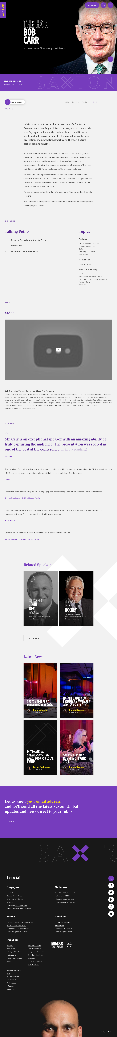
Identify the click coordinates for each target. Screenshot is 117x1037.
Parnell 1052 (59, 925)
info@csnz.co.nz (66, 932)
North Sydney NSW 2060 (16, 925)
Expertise (75, 102)
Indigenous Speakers (36, 952)
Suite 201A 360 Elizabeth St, (65, 893)
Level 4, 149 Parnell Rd (63, 922)
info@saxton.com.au (67, 902)
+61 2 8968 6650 (22, 928)
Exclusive (31, 958)
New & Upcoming (34, 945)
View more (33, 638)
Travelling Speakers (35, 955)
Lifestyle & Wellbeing (15, 952)
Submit (12, 821)
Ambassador (12, 983)
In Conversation (13, 976)
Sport (9, 961)
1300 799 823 (68, 899)
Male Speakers (33, 964)
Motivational (17, 84)
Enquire (92, 5)
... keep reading (73, 450)
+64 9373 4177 (68, 928)
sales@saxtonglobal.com (21, 908)
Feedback (93, 102)
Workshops (11, 989)
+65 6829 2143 (21, 905)
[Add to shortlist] (8, 102)
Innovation (11, 948)
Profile (66, 102)
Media (84, 102)
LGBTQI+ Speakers (35, 961)
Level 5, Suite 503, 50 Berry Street (20, 922)
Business (7, 84)
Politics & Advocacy (88, 269)
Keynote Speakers (13, 81)
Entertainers (11, 980)
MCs (8, 973)
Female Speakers (34, 948)
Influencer (10, 986)
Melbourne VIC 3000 (62, 896)
